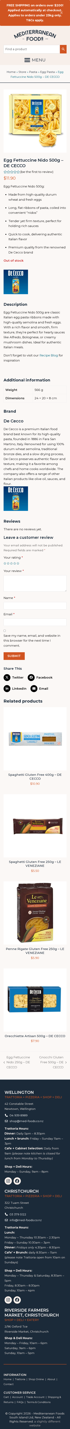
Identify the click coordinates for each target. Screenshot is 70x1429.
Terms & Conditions (38, 1402)
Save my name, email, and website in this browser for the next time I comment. (32, 640)
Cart (6, 1397)
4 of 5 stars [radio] (14, 563)
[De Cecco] (16, 283)
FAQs (20, 1402)
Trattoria (20, 1379)
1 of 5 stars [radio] (5, 563)
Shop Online (37, 1379)
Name (9, 598)
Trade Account (35, 1397)
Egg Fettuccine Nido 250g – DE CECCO (17, 1062)
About (51, 1379)
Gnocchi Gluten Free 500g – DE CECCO (49, 1062)
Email (9, 614)
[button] (35, 60)
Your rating (13, 557)
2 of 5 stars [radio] (8, 563)
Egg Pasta (47, 72)
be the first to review (36, 171)
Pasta (33, 72)
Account (17, 1397)
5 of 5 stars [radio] (18, 563)
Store (22, 72)
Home (11, 72)
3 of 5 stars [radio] (11, 563)
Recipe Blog (49, 355)
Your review (14, 571)
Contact (9, 1384)
